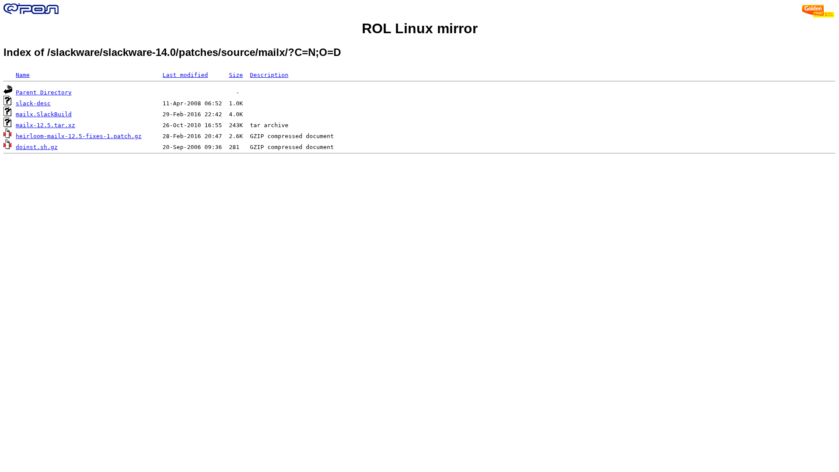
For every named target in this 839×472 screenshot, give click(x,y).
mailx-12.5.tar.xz (45, 125)
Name (23, 75)
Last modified (185, 75)
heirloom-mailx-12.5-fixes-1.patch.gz (79, 136)
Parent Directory (44, 92)
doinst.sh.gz (37, 147)
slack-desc (33, 103)
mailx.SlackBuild (44, 114)
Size (236, 75)
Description (269, 75)
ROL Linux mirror (420, 28)
